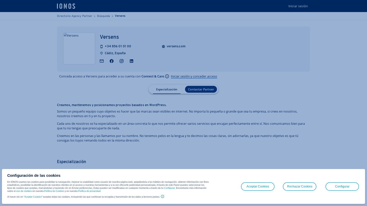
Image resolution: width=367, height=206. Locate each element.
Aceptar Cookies (33, 197)
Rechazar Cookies (299, 186)
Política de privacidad (89, 191)
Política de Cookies (54, 191)
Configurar (169, 188)
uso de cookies (24, 191)
